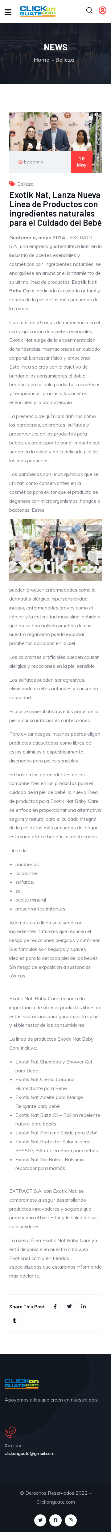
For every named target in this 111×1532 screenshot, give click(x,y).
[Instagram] (71, 1520)
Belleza (65, 59)
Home (41, 59)
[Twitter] (40, 1520)
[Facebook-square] (55, 1520)
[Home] (22, 1384)
